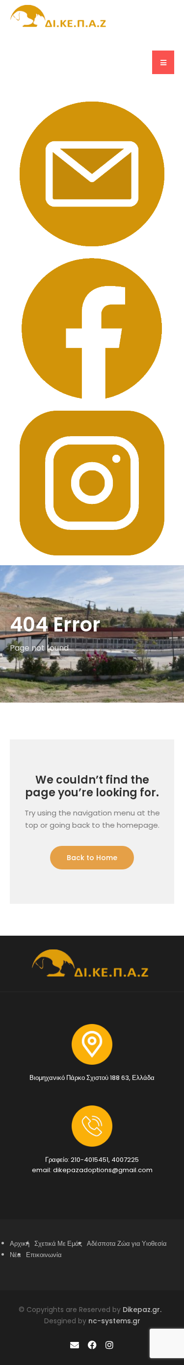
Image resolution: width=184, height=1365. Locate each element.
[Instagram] (109, 1345)
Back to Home (92, 858)
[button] (163, 62)
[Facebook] (92, 1345)
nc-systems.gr (113, 1321)
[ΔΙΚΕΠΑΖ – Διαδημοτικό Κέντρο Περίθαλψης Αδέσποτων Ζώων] (60, 16)
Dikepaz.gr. (144, 1309)
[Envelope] (75, 1345)
